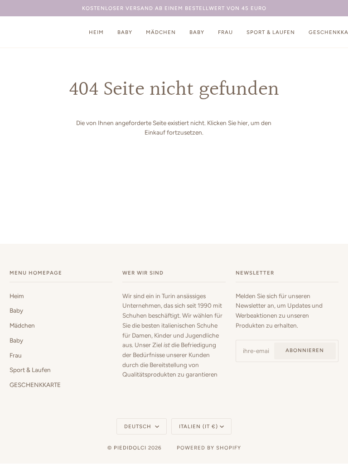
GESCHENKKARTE (35, 384)
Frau (16, 355)
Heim (17, 296)
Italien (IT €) (198, 426)
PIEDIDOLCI (130, 448)
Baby (16, 310)
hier (242, 122)
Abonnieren (304, 350)
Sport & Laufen (30, 369)
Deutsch (138, 426)
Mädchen (22, 325)
